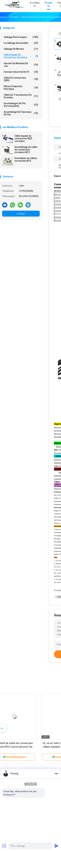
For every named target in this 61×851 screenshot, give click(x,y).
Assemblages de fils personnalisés (21, 104)
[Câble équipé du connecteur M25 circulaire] (7, 139)
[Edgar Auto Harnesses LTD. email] (4, 204)
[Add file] (4, 845)
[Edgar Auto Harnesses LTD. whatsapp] (12, 204)
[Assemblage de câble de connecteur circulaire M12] (7, 150)
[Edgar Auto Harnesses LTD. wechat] (20, 204)
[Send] (56, 845)
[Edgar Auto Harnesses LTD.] (14, 5)
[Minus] (56, 774)
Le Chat (21, 213)
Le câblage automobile (21, 43)
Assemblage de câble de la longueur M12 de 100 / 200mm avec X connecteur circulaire (23, 747)
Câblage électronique (21, 37)
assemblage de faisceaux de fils (21, 113)
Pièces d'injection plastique (21, 87)
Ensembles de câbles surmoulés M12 (25, 159)
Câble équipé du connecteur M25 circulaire (23, 138)
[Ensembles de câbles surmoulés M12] (7, 161)
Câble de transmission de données (21, 96)
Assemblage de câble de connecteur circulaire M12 (25, 150)
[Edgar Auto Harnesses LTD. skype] (28, 204)
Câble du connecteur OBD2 (21, 79)
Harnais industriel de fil (21, 72)
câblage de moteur (21, 49)
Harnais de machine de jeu (21, 64)
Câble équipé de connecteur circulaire (21, 56)
